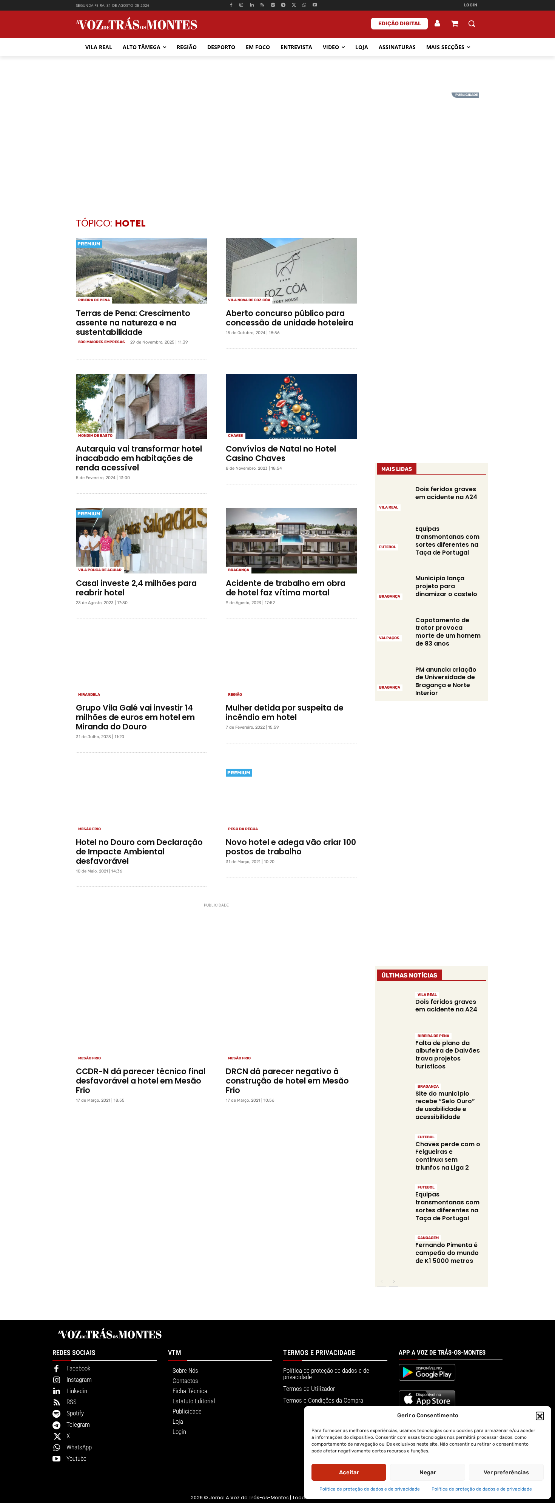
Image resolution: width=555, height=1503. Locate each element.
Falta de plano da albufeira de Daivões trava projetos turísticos (447, 1055)
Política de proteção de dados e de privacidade (369, 1489)
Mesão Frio (89, 829)
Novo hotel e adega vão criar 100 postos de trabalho (291, 847)
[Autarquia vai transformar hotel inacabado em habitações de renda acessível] (141, 406)
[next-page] (393, 1282)
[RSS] (262, 5)
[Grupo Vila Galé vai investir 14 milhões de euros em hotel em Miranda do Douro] (141, 665)
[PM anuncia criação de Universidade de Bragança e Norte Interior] (393, 678)
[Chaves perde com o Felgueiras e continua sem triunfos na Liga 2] (393, 1149)
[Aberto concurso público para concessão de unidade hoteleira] (291, 271)
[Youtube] (314, 5)
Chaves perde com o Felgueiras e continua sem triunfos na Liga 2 (447, 1156)
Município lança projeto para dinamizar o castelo (446, 586)
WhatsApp (79, 1447)
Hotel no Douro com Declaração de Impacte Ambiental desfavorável (139, 851)
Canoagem (428, 1238)
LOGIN (471, 5)
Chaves (235, 435)
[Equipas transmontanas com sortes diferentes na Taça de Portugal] (393, 537)
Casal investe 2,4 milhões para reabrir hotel (136, 588)
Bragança (238, 570)
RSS (71, 1402)
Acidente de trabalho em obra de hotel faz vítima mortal (285, 588)
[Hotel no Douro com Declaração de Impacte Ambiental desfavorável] (141, 799)
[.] (438, 23)
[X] (294, 5)
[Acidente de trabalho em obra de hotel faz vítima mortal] (291, 540)
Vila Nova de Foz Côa (249, 300)
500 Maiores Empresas (101, 342)
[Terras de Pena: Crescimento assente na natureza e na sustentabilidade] (141, 271)
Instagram (79, 1379)
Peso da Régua (243, 829)
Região (235, 694)
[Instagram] (241, 5)
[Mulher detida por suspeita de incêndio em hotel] (291, 665)
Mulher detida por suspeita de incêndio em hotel (285, 712)
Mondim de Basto (95, 435)
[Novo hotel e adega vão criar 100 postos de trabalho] (291, 799)
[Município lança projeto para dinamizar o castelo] (393, 587)
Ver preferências (506, 1472)
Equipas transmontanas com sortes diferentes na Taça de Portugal (447, 540)
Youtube (76, 1458)
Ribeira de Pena (94, 300)
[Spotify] (272, 5)
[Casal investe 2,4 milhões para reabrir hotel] (141, 540)
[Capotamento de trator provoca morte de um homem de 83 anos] (393, 628)
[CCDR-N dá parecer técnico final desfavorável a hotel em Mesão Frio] (141, 1029)
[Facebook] (231, 5)
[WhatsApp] (304, 5)
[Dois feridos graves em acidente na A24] (393, 497)
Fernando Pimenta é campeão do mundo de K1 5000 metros (447, 1253)
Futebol (387, 547)
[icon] (454, 24)
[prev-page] (381, 1282)
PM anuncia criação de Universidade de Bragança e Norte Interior (445, 681)
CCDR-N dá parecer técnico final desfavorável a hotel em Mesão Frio (140, 1081)
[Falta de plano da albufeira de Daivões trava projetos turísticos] (393, 1048)
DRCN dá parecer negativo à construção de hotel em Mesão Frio (287, 1081)
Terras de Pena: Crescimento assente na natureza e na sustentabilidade (133, 323)
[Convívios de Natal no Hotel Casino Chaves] (291, 406)
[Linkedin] (252, 5)
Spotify (75, 1413)
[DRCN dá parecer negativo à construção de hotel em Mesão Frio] (291, 1029)
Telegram (78, 1424)
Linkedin (76, 1391)
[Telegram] (283, 5)
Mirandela (89, 694)
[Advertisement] (277, 145)
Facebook (78, 1368)
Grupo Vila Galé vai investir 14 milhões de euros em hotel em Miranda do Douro (135, 717)
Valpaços (389, 638)
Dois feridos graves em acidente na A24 (446, 493)
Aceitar (349, 1472)
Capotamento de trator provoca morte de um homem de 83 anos (448, 632)
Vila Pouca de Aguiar (100, 570)
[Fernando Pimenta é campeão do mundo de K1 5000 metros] (393, 1250)
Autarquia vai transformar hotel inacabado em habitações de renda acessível (139, 458)
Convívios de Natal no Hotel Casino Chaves (281, 453)
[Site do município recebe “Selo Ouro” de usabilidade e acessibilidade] (393, 1098)
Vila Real (388, 507)
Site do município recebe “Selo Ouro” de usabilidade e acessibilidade (445, 1105)
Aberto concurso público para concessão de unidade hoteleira (289, 318)
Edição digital (399, 23)
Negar (427, 1472)
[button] (540, 1416)
